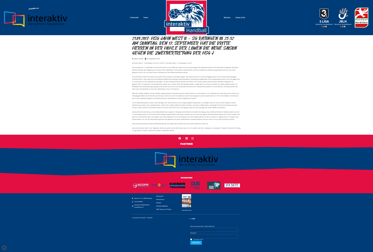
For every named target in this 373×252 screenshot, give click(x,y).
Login (193, 218)
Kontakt (158, 203)
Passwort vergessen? (196, 245)
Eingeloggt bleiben (198, 239)
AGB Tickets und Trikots (163, 209)
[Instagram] (192, 138)
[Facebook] (179, 138)
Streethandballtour (162, 206)
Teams (145, 17)
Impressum (159, 196)
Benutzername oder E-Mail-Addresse (202, 226)
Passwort (193, 233)
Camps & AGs (240, 17)
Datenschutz (160, 199)
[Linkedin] (186, 138)
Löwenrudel (134, 17)
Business (227, 17)
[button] (214, 218)
